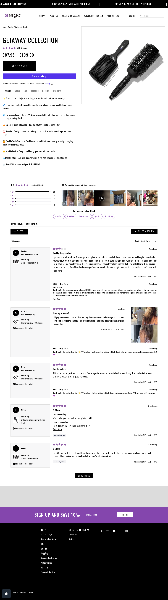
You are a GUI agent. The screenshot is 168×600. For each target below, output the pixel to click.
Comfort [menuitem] (58, 216)
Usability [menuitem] (109, 216)
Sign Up (125, 514)
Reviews (71, 539)
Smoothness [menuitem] (84, 216)
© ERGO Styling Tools (21, 592)
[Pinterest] (107, 530)
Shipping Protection (49, 558)
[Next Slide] (155, 198)
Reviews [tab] (16, 224)
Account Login (46, 534)
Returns (44, 548)
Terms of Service (48, 572)
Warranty (44, 567)
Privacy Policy (46, 562)
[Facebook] (120, 530)
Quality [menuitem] (97, 216)
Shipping (44, 553)
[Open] (6, 593)
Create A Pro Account (49, 539)
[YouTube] (114, 530)
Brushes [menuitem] (70, 216)
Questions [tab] (32, 224)
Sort (137, 241)
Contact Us (73, 534)
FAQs (42, 543)
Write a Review (147, 232)
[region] (110, 198)
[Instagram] (126, 530)
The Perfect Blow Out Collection (32, 322)
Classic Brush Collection (29, 262)
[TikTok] (101, 530)
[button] (39, 48)
